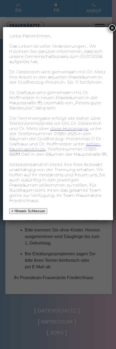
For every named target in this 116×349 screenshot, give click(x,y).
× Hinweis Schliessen (28, 211)
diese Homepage (69, 128)
